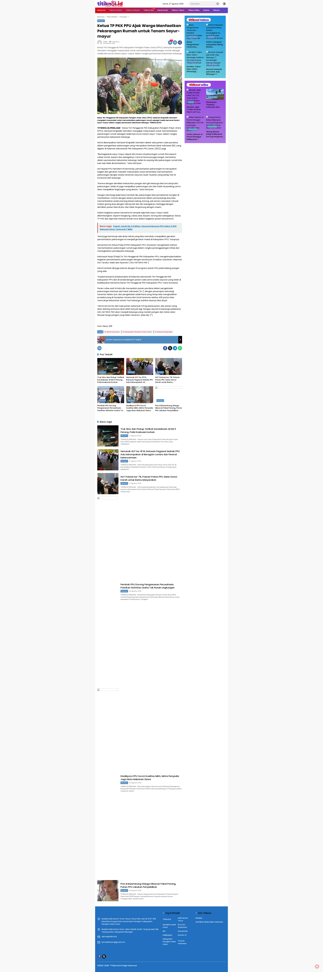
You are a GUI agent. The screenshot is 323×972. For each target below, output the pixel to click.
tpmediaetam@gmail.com (113, 942)
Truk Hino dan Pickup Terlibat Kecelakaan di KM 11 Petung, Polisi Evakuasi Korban (110, 379)
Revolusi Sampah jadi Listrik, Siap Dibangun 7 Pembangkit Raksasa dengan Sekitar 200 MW (214, 72)
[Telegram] (175, 348)
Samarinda (182, 931)
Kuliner (191, 102)
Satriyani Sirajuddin (164, 332)
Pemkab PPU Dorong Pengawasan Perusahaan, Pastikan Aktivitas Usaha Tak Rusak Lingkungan (110, 408)
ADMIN (105, 41)
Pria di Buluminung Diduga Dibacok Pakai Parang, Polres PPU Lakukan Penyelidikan (168, 408)
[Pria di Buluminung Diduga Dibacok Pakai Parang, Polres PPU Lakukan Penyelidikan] (168, 394)
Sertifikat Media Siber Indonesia (209, 922)
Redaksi (199, 918)
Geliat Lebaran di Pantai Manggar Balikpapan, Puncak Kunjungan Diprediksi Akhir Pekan (195, 136)
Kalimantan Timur (183, 919)
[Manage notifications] (317, 966)
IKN (164, 931)
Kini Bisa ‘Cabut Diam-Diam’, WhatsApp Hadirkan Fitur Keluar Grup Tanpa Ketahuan (194, 69)
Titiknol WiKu (212, 97)
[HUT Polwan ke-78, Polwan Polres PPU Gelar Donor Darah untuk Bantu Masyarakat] (168, 366)
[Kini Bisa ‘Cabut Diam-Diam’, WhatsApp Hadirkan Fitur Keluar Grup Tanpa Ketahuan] (195, 57)
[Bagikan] (180, 42)
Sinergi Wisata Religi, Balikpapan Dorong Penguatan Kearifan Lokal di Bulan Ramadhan (215, 134)
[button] (217, 4)
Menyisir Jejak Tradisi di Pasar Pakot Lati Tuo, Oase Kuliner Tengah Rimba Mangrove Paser (194, 109)
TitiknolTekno (193, 37)
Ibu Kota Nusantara (182, 925)
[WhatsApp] (180, 348)
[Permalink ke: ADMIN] (100, 42)
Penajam (101, 21)
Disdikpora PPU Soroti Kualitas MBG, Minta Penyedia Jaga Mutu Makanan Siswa (139, 408)
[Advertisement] (205, 161)
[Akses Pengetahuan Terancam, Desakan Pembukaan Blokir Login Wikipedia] (195, 32)
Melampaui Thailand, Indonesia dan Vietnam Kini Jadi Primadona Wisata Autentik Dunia (214, 104)
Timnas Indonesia (182, 942)
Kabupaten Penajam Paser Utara (138, 332)
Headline (211, 37)
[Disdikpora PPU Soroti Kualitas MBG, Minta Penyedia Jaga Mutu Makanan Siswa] (139, 394)
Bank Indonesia (113, 332)
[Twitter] (170, 348)
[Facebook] (165, 348)
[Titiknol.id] (110, 3)
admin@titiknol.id (109, 936)
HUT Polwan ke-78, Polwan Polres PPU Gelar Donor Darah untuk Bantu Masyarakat (167, 380)
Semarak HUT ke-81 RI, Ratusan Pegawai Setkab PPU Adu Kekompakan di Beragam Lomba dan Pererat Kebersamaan (139, 380)
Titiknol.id (167, 919)
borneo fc (182, 935)
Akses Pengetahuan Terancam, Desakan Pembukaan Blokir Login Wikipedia (195, 44)
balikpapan (167, 935)
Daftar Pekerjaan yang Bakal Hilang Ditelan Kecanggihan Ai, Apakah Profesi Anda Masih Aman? (214, 44)
